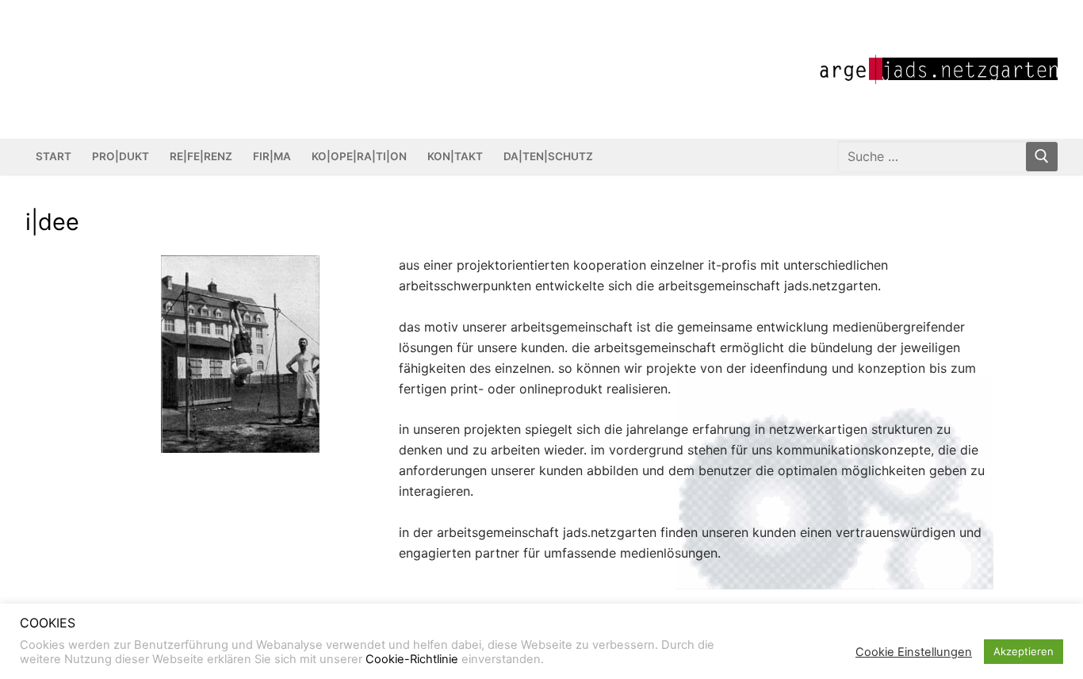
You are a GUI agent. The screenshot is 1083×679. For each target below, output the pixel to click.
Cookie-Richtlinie (411, 659)
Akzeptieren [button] (1023, 651)
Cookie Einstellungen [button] (913, 652)
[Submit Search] (1042, 156)
